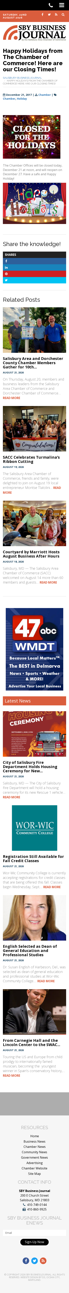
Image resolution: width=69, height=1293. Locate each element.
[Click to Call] (52, 5)
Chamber (44, 95)
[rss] (56, 14)
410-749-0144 (37, 1205)
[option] (34, 649)
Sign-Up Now (34, 1242)
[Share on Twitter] (6, 280)
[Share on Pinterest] (6, 274)
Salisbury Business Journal (22, 77)
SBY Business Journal (38, 1274)
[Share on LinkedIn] (6, 267)
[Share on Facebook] (6, 261)
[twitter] (49, 14)
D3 (43, 1277)
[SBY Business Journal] (34, 32)
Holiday (22, 98)
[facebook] (42, 14)
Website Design (29, 1277)
